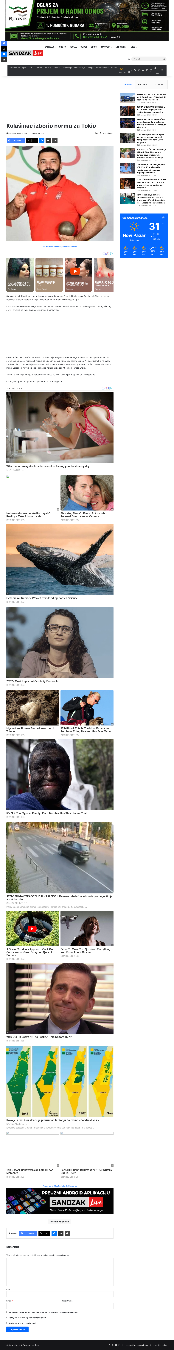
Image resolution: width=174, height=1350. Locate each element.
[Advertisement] (60, 99)
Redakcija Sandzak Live (17, 133)
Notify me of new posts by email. (23, 1323)
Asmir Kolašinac (60, 1221)
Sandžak (49, 47)
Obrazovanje (79, 68)
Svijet (83, 47)
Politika (39, 68)
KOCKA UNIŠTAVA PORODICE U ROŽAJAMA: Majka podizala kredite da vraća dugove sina (151, 109)
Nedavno (127, 84)
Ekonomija (67, 68)
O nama (153, 1345)
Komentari (159, 84)
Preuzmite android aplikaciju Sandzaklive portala (60, 1186)
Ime (8, 1289)
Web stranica (68, 1301)
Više (133, 47)
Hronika (57, 68)
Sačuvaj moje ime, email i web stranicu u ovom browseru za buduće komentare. (43, 1312)
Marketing (162, 1345)
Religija (91, 68)
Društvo (47, 68)
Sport (94, 47)
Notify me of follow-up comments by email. (27, 1318)
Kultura (114, 68)
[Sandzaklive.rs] (25, 53)
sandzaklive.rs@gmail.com (137, 1345)
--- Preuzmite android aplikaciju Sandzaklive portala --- (60, 247)
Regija (73, 47)
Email (9, 1301)
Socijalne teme (102, 68)
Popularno (143, 84)
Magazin (105, 47)
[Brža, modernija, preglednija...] (60, 1201)
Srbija (62, 47)
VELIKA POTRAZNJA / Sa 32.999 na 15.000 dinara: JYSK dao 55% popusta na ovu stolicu (151, 97)
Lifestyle (121, 47)
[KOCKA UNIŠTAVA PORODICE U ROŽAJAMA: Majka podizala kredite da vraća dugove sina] (127, 111)
